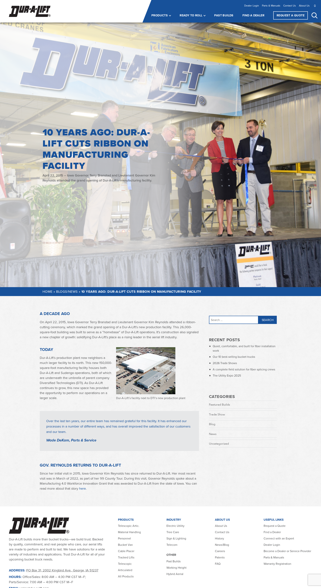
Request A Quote (290, 15)
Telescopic (125, 564)
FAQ (218, 564)
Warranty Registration (277, 564)
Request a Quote (275, 526)
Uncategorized (219, 443)
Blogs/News (67, 291)
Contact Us (289, 5)
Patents (220, 557)
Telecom (171, 545)
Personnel (124, 538)
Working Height (176, 567)
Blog (212, 424)
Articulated (125, 570)
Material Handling (129, 532)
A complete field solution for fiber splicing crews (244, 369)
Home (48, 291)
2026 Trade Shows (225, 363)
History (219, 538)
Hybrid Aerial (174, 574)
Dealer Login (251, 5)
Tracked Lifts (126, 557)
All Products (126, 576)
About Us (304, 5)
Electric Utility (175, 526)
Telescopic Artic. (128, 526)
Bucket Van (125, 545)
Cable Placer (126, 551)
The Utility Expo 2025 (227, 375)
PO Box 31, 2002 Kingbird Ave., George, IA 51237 (62, 570)
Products (159, 15)
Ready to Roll (191, 15)
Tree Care (172, 532)
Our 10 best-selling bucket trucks (234, 357)
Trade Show (217, 414)
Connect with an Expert (279, 538)
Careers (220, 551)
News (212, 433)
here (82, 488)
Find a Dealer (253, 15)
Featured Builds (219, 404)
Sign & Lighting (176, 538)
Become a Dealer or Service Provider (288, 551)
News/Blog (222, 545)
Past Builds (223, 15)
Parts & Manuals (271, 5)
